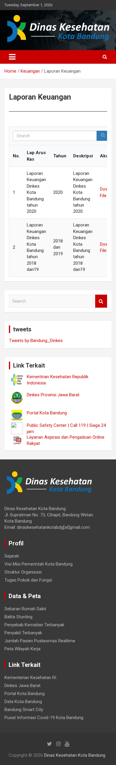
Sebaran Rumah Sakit (25, 608)
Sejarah (11, 556)
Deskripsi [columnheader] (83, 156)
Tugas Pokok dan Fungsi (28, 580)
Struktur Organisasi (23, 572)
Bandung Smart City (23, 709)
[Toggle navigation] (12, 57)
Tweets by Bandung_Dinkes (36, 340)
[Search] (103, 136)
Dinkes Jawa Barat (22, 685)
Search (101, 301)
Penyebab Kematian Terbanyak (34, 624)
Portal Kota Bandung (24, 693)
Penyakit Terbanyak (23, 632)
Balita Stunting (18, 616)
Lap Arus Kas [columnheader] (36, 156)
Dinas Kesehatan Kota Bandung (74, 755)
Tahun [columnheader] (59, 156)
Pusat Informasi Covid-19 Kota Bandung (43, 717)
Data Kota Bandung (23, 701)
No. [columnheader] (16, 156)
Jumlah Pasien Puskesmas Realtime (39, 640)
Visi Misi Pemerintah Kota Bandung (38, 564)
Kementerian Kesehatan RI (30, 677)
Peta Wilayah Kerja (22, 648)
